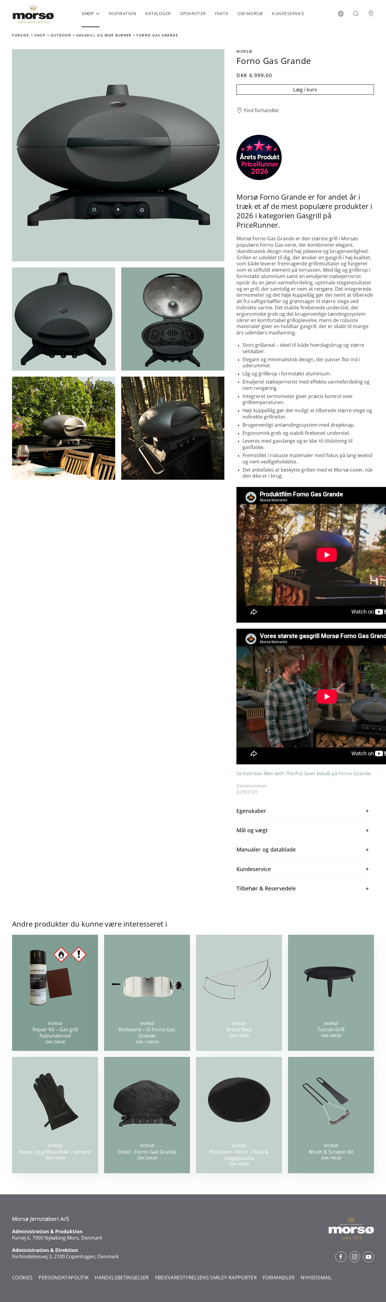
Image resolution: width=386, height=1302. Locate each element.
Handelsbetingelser (122, 1278)
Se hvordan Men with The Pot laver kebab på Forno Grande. (304, 773)
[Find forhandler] (371, 14)
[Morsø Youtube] (368, 1256)
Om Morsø (250, 13)
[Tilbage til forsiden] (33, 14)
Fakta (222, 13)
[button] (341, 14)
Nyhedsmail (316, 1278)
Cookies (22, 1278)
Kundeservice (288, 13)
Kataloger (158, 13)
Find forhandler (261, 110)
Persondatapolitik (64, 1278)
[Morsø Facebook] (340, 1256)
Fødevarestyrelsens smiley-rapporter (206, 1278)
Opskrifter (193, 13)
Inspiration (123, 13)
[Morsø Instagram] (354, 1256)
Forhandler (279, 1278)
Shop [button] (87, 13)
